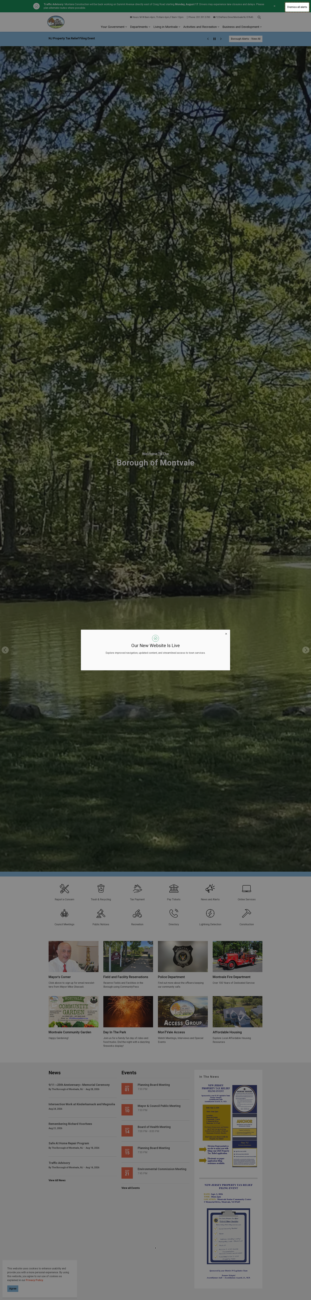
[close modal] (226, 634)
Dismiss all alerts (297, 7)
